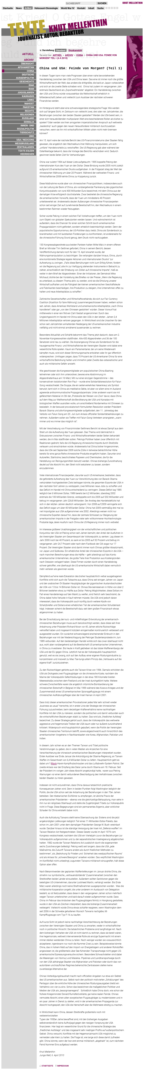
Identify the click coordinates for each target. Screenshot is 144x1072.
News (19, 8)
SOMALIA (29, 121)
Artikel (28, 7)
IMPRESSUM (63, 1065)
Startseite (8, 8)
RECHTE (29, 110)
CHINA (30, 70)
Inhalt (91, 8)
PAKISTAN (28, 107)
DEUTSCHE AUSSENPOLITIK (25, 76)
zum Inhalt (36, 2)
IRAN (31, 88)
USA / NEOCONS (25, 139)
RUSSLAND (28, 118)
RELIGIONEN (27, 114)
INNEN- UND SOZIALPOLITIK (25, 127)
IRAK (31, 85)
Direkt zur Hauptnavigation (14, 2)
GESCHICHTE (26, 81)
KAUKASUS (28, 96)
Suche (100, 8)
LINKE (30, 99)
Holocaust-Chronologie (46, 8)
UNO (31, 136)
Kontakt (81, 8)
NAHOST (29, 103)
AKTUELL (28, 54)
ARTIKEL (57, 55)
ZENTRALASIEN (25, 147)
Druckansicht (75, 50)
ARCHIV (69, 55)
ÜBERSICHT (27, 63)
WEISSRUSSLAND (24, 143)
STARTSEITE (47, 1065)
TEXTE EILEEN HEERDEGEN (26, 152)
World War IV (67, 8)
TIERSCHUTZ (27, 132)
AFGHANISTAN (26, 67)
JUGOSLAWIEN (26, 92)
